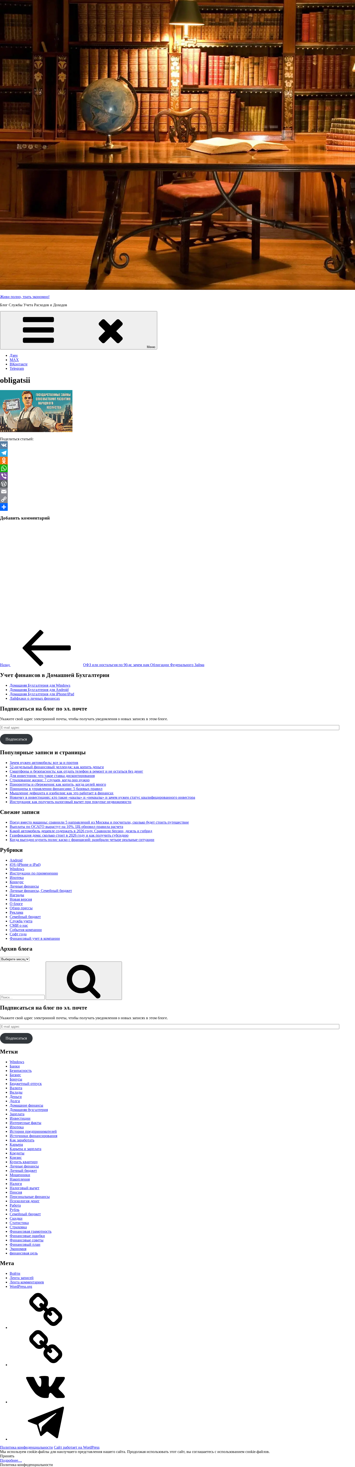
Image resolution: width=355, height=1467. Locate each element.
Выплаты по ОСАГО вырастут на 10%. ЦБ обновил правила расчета (66, 827)
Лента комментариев (27, 1282)
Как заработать (22, 1140)
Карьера (16, 1144)
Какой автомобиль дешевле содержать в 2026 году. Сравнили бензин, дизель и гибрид (81, 831)
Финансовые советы (26, 1240)
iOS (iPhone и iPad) (25, 864)
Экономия (18, 1249)
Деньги (16, 1097)
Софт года (18, 934)
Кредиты (17, 1153)
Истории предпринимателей (33, 1131)
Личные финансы (24, 886)
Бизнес (15, 1075)
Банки (15, 1066)
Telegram (17, 368)
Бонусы (16, 1079)
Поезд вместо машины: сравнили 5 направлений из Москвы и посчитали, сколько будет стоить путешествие (99, 822)
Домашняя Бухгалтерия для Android (39, 690)
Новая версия (21, 899)
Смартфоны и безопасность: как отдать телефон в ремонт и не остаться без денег (76, 771)
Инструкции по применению (34, 873)
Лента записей (22, 1278)
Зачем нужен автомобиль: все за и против (44, 763)
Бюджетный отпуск (26, 1084)
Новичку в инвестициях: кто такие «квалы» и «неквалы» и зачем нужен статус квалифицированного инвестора (102, 797)
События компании (26, 930)
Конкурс (17, 882)
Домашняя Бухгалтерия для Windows (40, 685)
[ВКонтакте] (46, 1402)
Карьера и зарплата (25, 1149)
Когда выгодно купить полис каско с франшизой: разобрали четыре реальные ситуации (82, 840)
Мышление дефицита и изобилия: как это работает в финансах (62, 793)
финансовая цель (24, 1253)
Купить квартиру (24, 1162)
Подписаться (16, 739)
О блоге (16, 904)
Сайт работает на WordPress (76, 1447)
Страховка (18, 1227)
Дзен (14, 355)
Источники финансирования (33, 1136)
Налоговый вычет (24, 1188)
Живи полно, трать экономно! (25, 297)
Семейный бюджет (25, 917)
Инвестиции (20, 1118)
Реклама (16, 912)
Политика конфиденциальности (26, 1447)
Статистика (19, 1223)
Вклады (16, 1092)
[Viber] (177, 476)
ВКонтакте (19, 364)
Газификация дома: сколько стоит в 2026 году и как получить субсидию (69, 835)
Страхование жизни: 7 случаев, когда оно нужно (50, 780)
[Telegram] (177, 453)
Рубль (14, 1210)
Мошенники (20, 1175)
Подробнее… (11, 1460)
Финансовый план (25, 1244)
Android (16, 860)
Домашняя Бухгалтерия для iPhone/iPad (42, 694)
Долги (15, 1101)
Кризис (16, 1157)
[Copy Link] (177, 499)
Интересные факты (25, 1123)
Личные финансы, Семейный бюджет (41, 891)
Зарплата (17, 1114)
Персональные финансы (30, 1197)
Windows (17, 869)
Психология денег (25, 1201)
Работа (15, 1205)
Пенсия (16, 1192)
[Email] (177, 491)
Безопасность (21, 1070)
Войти (15, 1273)
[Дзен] (46, 1327)
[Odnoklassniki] (177, 460)
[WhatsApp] (177, 468)
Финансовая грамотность (30, 1231)
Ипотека (17, 878)
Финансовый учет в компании (35, 938)
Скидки (16, 1218)
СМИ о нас (19, 925)
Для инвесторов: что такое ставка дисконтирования (52, 776)
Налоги (16, 1184)
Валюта (16, 1088)
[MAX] (46, 1365)
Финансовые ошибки (27, 1236)
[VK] (177, 445)
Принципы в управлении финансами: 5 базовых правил (56, 789)
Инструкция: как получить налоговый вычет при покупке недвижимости (70, 802)
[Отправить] (177, 507)
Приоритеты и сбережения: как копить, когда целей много (58, 784)
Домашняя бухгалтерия (29, 1110)
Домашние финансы (26, 1105)
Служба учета (21, 921)
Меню (151, 347)
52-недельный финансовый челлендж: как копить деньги (57, 767)
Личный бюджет (23, 1170)
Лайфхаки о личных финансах (35, 698)
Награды (17, 895)
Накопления (20, 1179)
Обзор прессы (21, 908)
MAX (14, 360)
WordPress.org (21, 1286)
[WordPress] (177, 484)
